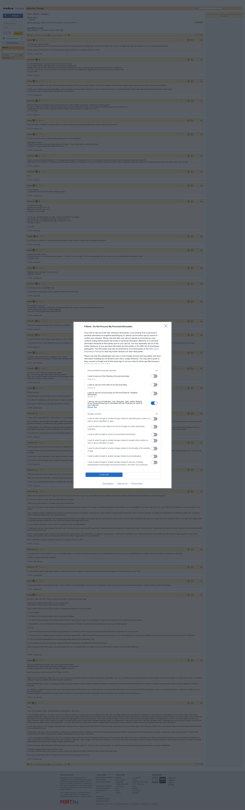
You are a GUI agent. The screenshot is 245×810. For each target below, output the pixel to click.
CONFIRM (104, 475)
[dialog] (122, 405)
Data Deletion (108, 484)
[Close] (166, 326)
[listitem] (122, 370)
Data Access (122, 484)
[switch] (154, 376)
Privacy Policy (137, 484)
